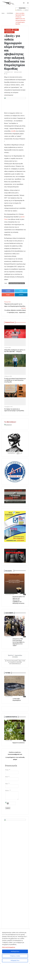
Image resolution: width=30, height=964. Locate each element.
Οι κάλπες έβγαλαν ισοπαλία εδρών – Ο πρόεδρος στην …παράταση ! (15, 310)
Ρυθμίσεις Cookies (15, 956)
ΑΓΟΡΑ (15, 29)
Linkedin (21, 294)
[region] (15, 946)
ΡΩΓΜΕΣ (7, 673)
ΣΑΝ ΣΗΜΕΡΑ (9, 613)
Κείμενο (7, 790)
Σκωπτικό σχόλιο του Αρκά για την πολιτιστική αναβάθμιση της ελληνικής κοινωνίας (19, 600)
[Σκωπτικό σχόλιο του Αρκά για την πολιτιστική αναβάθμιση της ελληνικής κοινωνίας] (14, 584)
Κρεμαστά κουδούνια (18, 742)
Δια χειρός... (9, 571)
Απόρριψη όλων (15, 960)
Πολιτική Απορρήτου (8, 947)
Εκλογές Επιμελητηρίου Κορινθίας (16, 283)
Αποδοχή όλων (15, 951)
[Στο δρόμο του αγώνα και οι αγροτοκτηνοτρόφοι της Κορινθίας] (15, 390)
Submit (8, 808)
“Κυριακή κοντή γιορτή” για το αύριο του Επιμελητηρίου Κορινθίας (14, 304)
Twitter (21, 290)
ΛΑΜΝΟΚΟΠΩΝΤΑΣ (11, 717)
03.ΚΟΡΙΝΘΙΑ (10, 13)
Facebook (8, 290)
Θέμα (6, 783)
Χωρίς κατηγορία (9, 32)
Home (3, 13)
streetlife (13, 131)
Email (6, 776)
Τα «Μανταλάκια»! (10, 422)
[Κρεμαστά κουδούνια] (14, 730)
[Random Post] (24, 3)
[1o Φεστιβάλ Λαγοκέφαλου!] (14, 686)
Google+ (8, 294)
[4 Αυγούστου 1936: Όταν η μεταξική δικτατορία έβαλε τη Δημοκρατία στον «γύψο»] (14, 626)
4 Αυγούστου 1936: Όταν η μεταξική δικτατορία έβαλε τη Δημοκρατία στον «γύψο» (18, 642)
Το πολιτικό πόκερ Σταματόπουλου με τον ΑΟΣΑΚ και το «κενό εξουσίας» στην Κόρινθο (15, 380)
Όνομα (6, 769)
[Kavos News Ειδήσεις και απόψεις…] (8, 3)
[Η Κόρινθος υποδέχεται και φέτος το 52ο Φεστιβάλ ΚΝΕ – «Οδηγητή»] (15, 331)
